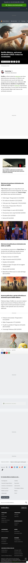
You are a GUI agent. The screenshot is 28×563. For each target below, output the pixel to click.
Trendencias (3, 539)
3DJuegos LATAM (17, 550)
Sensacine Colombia (18, 553)
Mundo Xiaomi (4, 522)
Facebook (12, 62)
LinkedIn (25, 467)
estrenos (17, 76)
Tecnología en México (19, 488)
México (15, 490)
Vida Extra (16, 516)
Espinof (15, 524)
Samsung (23, 21)
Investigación (4, 480)
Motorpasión (17, 531)
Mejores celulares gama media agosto (18, 462)
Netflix (14, 350)
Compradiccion (4, 543)
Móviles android (4, 490)
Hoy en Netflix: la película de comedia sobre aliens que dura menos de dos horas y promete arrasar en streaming (13, 171)
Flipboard (16, 62)
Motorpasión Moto (18, 533)
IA (19, 21)
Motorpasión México (18, 555)
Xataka (2, 514)
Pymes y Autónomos (18, 541)
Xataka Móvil (4, 516)
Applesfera (3, 518)
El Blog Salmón (17, 539)
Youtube (12, 467)
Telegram (17, 467)
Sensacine (16, 523)
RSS (20, 467)
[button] (9, 71)
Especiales (16, 483)
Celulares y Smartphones (7, 485)
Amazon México (6, 21)
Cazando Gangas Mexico (6, 483)
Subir (23, 507)
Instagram (14, 467)
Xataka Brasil (4, 552)
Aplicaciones (17, 485)
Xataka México (4, 550)
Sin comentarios (6, 61)
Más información (15, 561)
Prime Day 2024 (4, 488)
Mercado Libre (14, 21)
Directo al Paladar (5, 531)
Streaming (8, 350)
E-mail (19, 62)
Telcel (15, 493)
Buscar (26, 502)
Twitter (14, 62)
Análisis (16, 480)
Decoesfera (3, 541)
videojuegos (4, 493)
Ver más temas (5, 497)
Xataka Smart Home (5, 520)
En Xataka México (6, 168)
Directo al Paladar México (6, 555)
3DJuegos (16, 514)
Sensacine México (18, 552)
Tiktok (2, 469)
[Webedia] (5, 508)
